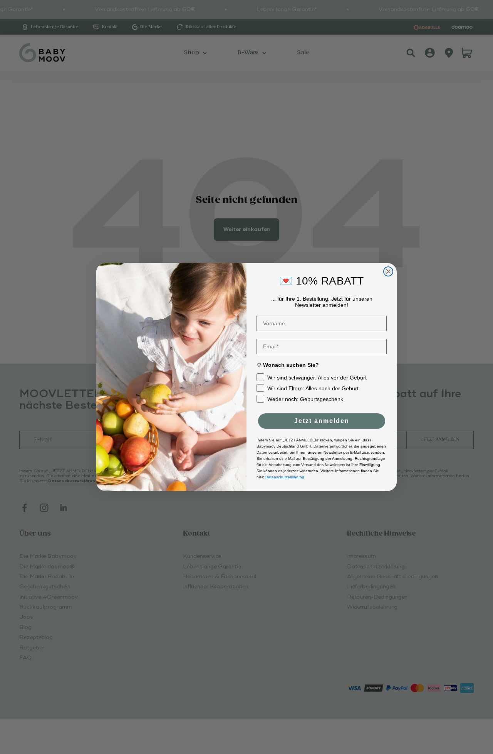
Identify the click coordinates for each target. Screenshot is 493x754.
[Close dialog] (388, 271)
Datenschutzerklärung (284, 477)
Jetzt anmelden (321, 421)
